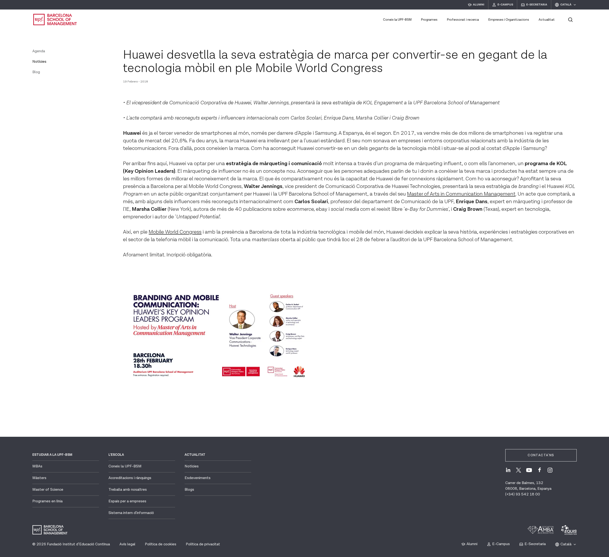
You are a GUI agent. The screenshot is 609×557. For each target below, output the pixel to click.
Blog (36, 72)
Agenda (38, 51)
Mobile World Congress (175, 232)
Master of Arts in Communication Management (461, 194)
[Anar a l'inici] (55, 19)
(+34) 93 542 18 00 (522, 494)
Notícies (39, 61)
